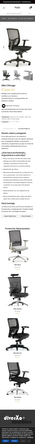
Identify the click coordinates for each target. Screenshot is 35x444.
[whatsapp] (18, 121)
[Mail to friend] (16, 121)
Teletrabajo (12, 18)
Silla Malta (17, 397)
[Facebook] (12, 121)
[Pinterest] (14, 121)
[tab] (9, 128)
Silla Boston (17, 353)
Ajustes (23, 441)
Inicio (4, 18)
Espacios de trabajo (17, 117)
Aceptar (6, 441)
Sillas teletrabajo (26, 18)
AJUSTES (30, 437)
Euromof (17, 267)
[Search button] (29, 13)
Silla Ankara (17, 309)
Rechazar (14, 441)
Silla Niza (17, 265)
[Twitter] (10, 121)
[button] (3, 47)
